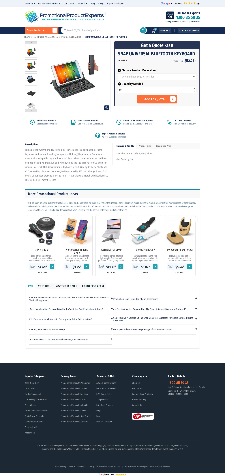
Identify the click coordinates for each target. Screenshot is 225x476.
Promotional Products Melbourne (75, 383)
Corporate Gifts (32, 427)
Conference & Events (34, 421)
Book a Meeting (139, 399)
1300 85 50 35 (178, 383)
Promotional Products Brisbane (74, 394)
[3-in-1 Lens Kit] (42, 231)
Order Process (45, 286)
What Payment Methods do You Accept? (48, 329)
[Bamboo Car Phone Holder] (179, 231)
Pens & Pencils (31, 405)
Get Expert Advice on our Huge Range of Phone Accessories (142, 329)
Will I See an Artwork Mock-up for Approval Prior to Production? (60, 319)
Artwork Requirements (66, 286)
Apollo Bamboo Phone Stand (77, 251)
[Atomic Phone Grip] (145, 231)
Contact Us (137, 405)
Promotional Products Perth (73, 399)
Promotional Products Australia (74, 421)
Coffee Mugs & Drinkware (36, 399)
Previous (31, 110)
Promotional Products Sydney (74, 388)
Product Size (145, 146)
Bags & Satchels (32, 383)
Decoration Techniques (106, 388)
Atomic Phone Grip (145, 250)
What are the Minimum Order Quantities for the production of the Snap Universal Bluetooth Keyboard (69, 298)
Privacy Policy (60, 466)
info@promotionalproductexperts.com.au (183, 21)
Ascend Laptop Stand (111, 250)
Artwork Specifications (106, 383)
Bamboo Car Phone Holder (180, 250)
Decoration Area (163, 146)
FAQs (98, 410)
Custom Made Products (142, 394)
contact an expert (189, 30)
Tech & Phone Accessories (36, 410)
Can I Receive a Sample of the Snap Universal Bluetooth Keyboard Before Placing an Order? (153, 319)
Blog (98, 416)
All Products (30, 432)
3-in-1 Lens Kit (42, 250)
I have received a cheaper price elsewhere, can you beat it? (58, 339)
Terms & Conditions (77, 466)
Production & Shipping (93, 286)
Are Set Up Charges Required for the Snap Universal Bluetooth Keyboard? (149, 309)
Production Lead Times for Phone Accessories (135, 299)
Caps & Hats (30, 388)
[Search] (143, 30)
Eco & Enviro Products (34, 416)
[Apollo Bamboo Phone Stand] (76, 231)
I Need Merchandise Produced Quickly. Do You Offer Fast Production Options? (66, 309)
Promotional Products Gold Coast (75, 416)
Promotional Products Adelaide (74, 405)
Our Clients (137, 388)
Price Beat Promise (104, 405)
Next (31, 42)
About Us (136, 383)
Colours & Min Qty (125, 146)
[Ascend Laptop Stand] (111, 231)
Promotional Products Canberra (74, 410)
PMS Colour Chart (104, 394)
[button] (180, 3)
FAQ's (30, 286)
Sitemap (91, 466)
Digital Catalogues (104, 421)
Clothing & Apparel (33, 394)
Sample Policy (102, 399)
